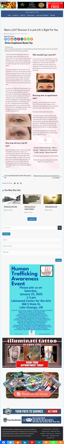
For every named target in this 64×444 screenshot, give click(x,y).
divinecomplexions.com (47, 162)
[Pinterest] (18, 39)
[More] (31, 39)
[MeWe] (21, 39)
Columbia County (45, 431)
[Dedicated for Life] (53, 195)
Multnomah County (55, 431)
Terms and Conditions (42, 15)
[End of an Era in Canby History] (32, 195)
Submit (58, 260)
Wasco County (45, 435)
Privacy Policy (30, 15)
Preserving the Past (10, 207)
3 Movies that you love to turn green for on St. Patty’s (46, 177)
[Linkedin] (15, 39)
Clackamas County (47, 429)
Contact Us (16, 15)
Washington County (54, 435)
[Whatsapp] (28, 39)
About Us (22, 15)
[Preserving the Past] (11, 195)
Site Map (52, 15)
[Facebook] (5, 39)
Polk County (57, 433)
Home (9, 15)
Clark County (55, 429)
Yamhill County (50, 437)
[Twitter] (8, 39)
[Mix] (25, 39)
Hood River (43, 433)
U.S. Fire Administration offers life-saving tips (17, 176)
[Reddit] (12, 39)
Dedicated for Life (51, 207)
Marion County (50, 433)
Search (60, 228)
